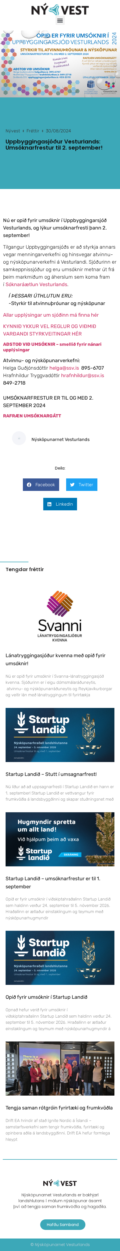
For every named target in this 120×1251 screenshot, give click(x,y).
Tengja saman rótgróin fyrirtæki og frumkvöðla (59, 1108)
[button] (60, 20)
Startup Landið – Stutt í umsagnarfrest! (51, 774)
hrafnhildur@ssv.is (82, 375)
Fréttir (33, 130)
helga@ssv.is (64, 368)
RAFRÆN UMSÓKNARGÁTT (32, 415)
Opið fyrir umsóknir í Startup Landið (46, 997)
